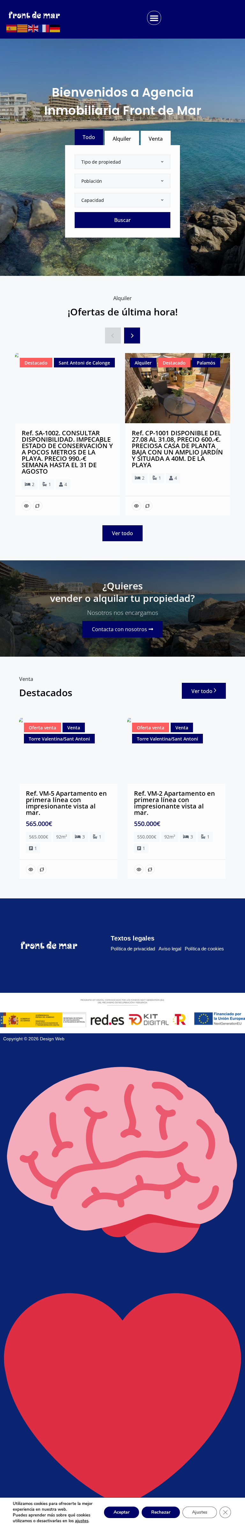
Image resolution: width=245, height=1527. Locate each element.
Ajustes (199, 1512)
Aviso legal (170, 948)
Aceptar (122, 1512)
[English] (33, 28)
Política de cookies (204, 948)
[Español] (11, 28)
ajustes (81, 1521)
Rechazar (160, 1512)
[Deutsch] (55, 28)
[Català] (22, 28)
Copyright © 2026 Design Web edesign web (33, 1280)
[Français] (44, 28)
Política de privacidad (133, 948)
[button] (154, 18)
